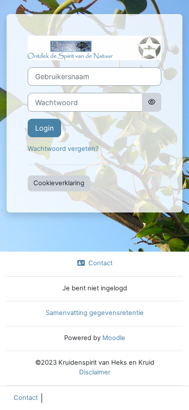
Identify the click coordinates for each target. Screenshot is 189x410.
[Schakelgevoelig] (151, 102)
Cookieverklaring (58, 183)
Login (44, 128)
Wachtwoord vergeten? (63, 149)
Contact (100, 263)
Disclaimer (94, 372)
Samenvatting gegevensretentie (95, 313)
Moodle (113, 338)
